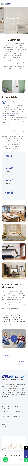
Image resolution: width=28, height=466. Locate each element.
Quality (16, 408)
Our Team (4, 421)
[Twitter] (8, 455)
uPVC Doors (5, 411)
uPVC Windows (6, 408)
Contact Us (5, 432)
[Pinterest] (19, 455)
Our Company (17, 402)
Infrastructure (17, 406)
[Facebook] (5, 455)
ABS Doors (5, 414)
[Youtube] (17, 455)
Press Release (6, 416)
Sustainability (17, 411)
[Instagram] (14, 455)
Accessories (17, 416)
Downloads (5, 429)
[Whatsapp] (22, 455)
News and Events (18, 414)
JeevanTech (20, 460)
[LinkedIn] (11, 455)
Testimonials (5, 426)
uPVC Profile (5, 406)
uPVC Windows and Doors (7, 402)
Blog (3, 424)
